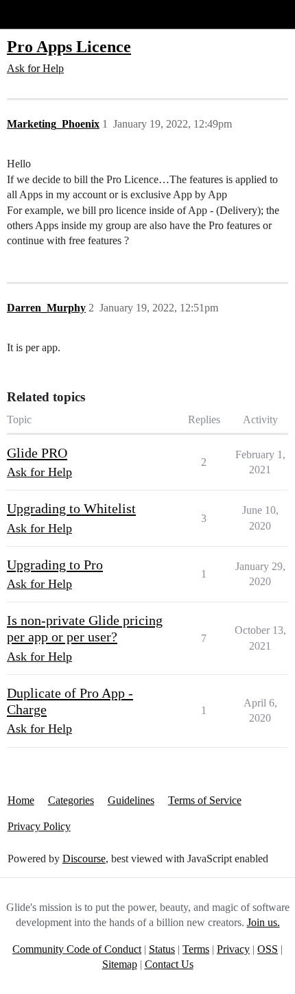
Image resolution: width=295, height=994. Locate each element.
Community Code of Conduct (76, 949)
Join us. (263, 922)
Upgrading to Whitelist (71, 508)
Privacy (233, 949)
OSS (267, 949)
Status (162, 949)
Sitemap (119, 964)
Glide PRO (37, 452)
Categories (71, 800)
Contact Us (169, 964)
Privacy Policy (39, 826)
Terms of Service (204, 800)
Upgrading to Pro (55, 564)
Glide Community (46, 14)
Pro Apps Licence (69, 46)
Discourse (84, 858)
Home (21, 800)
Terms (195, 949)
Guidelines (131, 800)
